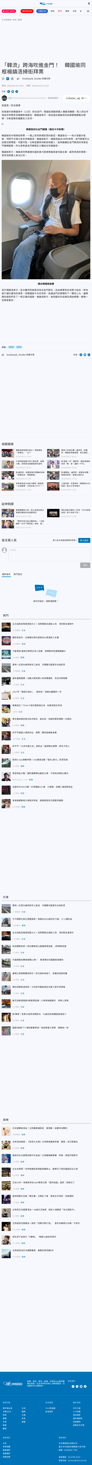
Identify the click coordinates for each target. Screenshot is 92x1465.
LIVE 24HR (10, 11)
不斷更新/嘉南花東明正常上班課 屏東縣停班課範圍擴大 (6, 654)
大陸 (24, 1415)
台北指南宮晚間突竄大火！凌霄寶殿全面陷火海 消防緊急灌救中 (6, 627)
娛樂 (23, 1135)
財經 (23, 644)
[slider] (27, 98)
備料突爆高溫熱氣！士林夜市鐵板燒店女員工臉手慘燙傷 (6, 990)
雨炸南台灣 (27, 11)
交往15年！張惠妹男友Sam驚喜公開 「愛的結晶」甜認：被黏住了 (6, 1185)
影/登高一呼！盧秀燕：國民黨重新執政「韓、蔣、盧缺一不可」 (53, 464)
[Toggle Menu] (88, 11)
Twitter (69, 1386)
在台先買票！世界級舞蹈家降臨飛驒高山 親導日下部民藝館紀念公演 (6, 1172)
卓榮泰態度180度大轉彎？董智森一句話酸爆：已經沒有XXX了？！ (8, 486)
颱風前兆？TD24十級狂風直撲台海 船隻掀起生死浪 (6, 708)
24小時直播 (50, 1408)
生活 (22, 685)
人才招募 (77, 1412)
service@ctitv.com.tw (77, 1460)
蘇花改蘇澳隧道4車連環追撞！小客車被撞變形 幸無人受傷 (6, 1003)
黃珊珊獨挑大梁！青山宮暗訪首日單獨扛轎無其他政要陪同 (8, 513)
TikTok (85, 1386)
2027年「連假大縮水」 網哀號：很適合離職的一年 (6, 695)
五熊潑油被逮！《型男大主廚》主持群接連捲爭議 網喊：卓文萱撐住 (6, 1145)
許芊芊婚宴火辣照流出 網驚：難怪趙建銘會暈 (6, 735)
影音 (24, 1418)
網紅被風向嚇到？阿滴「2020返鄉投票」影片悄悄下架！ (53, 513)
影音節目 (49, 1412)
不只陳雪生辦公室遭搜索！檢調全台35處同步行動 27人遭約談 (6, 922)
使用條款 (77, 1415)
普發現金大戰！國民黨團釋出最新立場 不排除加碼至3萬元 (6, 776)
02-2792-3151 (74, 1457)
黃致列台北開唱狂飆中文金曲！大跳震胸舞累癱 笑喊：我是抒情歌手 (6, 1158)
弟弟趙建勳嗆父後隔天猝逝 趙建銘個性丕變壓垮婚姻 (6, 803)
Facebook (73, 1386)
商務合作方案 (78, 1425)
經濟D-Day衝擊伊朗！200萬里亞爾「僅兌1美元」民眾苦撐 (6, 762)
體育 (5, 1429)
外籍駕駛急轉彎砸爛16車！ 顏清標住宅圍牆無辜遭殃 (6, 963)
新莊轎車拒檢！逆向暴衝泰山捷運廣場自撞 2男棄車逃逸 (6, 949)
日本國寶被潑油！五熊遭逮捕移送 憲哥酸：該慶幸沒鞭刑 (6, 1131)
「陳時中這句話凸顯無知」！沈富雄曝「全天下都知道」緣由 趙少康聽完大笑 (8, 524)
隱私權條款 (77, 1418)
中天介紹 (77, 1408)
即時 (53, 11)
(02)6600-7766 (70, 1450)
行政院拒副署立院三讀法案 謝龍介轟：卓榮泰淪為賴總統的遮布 (8, 464)
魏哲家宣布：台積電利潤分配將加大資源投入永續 (6, 640)
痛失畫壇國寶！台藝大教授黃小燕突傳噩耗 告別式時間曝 (6, 681)
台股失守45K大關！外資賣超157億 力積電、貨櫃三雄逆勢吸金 (6, 790)
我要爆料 (6, 1453)
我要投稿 (6, 1457)
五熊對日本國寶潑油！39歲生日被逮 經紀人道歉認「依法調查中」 (6, 1212)
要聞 (67, 11)
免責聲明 (77, 1422)
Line (81, 1386)
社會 (75, 11)
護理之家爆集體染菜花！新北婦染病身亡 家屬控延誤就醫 (6, 976)
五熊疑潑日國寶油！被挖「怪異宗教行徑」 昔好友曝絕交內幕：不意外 (6, 1226)
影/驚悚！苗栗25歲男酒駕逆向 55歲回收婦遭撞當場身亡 (6, 1017)
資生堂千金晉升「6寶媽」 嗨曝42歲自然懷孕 (6, 1240)
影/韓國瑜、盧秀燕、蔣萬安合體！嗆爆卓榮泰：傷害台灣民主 (53, 475)
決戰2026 (42, 11)
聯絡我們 (6, 1450)
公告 (5, 1443)
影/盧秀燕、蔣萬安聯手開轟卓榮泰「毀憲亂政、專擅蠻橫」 (8, 475)
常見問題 (6, 1447)
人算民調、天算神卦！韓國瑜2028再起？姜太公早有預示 (53, 486)
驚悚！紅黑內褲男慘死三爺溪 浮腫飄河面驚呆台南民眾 (6, 667)
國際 (22, 766)
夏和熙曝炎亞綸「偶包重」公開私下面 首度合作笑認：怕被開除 (6, 1199)
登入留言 (84, 540)
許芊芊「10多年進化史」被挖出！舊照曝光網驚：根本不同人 (6, 749)
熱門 (60, 11)
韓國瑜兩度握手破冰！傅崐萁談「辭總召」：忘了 (8, 453)
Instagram (77, 1386)
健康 (24, 1422)
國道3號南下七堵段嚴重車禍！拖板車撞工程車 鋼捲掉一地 (6, 1030)
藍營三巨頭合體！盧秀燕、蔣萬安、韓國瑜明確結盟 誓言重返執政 (53, 453)
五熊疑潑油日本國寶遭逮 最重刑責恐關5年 (6, 1253)
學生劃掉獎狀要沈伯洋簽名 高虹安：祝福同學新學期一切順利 (6, 722)
